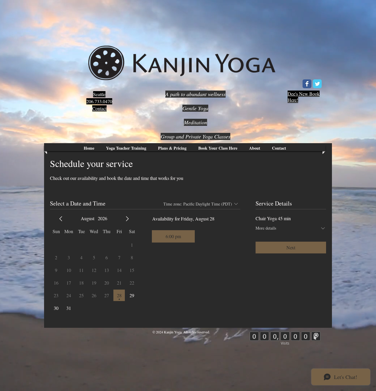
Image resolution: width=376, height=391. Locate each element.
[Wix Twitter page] (317, 83)
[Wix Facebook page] (307, 83)
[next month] (127, 218)
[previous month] (60, 218)
